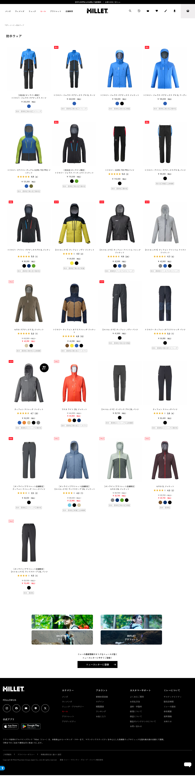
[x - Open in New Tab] (45, 708)
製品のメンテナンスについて (143, 721)
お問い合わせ (136, 726)
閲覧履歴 (100, 706)
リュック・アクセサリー (73, 706)
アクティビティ (69, 721)
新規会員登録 (102, 696)
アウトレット (55, 11)
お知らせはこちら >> (112, 2)
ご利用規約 (7, 754)
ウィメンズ (19, 11)
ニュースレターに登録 (97, 664)
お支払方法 (135, 701)
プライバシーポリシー (26, 754)
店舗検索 (69, 11)
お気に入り (101, 716)
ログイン (100, 701)
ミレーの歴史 (170, 706)
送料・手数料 (136, 706)
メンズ (8, 11)
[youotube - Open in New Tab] (26, 708)
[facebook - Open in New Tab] (16, 708)
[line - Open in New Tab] (36, 708)
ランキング (101, 711)
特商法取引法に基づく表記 (51, 754)
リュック (32, 11)
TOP (6, 25)
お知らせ (168, 721)
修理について (136, 711)
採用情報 (168, 716)
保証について (136, 716)
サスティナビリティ (173, 696)
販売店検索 (169, 701)
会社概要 (168, 711)
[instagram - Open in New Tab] (7, 708)
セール (43, 11)
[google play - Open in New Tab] (31, 727)
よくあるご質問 (137, 696)
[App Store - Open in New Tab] (10, 727)
